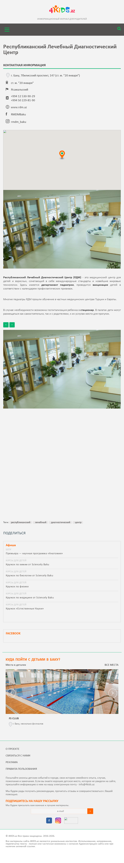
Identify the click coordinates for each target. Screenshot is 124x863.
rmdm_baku (18, 122)
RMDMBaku (18, 114)
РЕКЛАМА (12, 762)
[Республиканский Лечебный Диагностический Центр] (62, 369)
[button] (62, 155)
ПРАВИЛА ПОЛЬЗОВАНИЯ (21, 769)
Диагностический (60, 522)
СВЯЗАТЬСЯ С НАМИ (18, 755)
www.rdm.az (19, 107)
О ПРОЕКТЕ (12, 749)
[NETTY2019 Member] (71, 820)
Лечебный (40, 522)
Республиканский (20, 522)
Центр (77, 522)
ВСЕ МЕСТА (111, 665)
